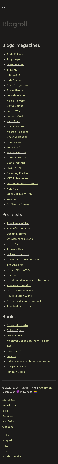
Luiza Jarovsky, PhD (19, 194)
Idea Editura (14, 351)
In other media (11, 456)
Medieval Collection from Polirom (28, 341)
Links (5, 435)
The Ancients (15, 265)
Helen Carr (14, 188)
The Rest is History (19, 306)
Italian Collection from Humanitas (28, 361)
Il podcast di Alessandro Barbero (28, 280)
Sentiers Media (16, 152)
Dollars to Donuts (18, 254)
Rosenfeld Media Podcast (23, 259)
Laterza (11, 356)
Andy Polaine (15, 54)
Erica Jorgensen (17, 85)
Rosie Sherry (15, 90)
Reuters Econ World (19, 296)
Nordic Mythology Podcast (24, 301)
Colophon (45, 388)
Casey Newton (16, 126)
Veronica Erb (15, 147)
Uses (5, 451)
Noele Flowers (16, 100)
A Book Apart (15, 330)
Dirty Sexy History (18, 270)
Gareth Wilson (16, 95)
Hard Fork (13, 121)
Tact (10, 346)
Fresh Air (12, 244)
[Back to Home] (3, 7)
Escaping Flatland (18, 173)
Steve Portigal (16, 163)
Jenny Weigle (15, 111)
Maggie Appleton (18, 132)
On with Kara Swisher (20, 239)
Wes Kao (12, 199)
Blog (5, 411)
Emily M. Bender (17, 137)
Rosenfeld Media (17, 325)
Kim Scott (13, 75)
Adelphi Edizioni (17, 366)
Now (5, 446)
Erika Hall (13, 69)
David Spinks (15, 106)
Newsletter (9, 405)
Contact (7, 427)
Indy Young (14, 80)
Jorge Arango (15, 64)
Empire (11, 275)
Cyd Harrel (14, 168)
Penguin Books (16, 372)
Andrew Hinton (16, 157)
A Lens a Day (15, 249)
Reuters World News (20, 290)
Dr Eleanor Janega (18, 204)
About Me (8, 400)
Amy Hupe (13, 59)
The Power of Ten (18, 223)
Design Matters (16, 234)
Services (7, 416)
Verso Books (15, 335)
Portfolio (8, 421)
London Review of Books (22, 183)
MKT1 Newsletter (18, 178)
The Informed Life (18, 228)
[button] (52, 7)
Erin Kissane (14, 142)
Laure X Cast (15, 116)
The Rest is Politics (19, 285)
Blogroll (7, 440)
